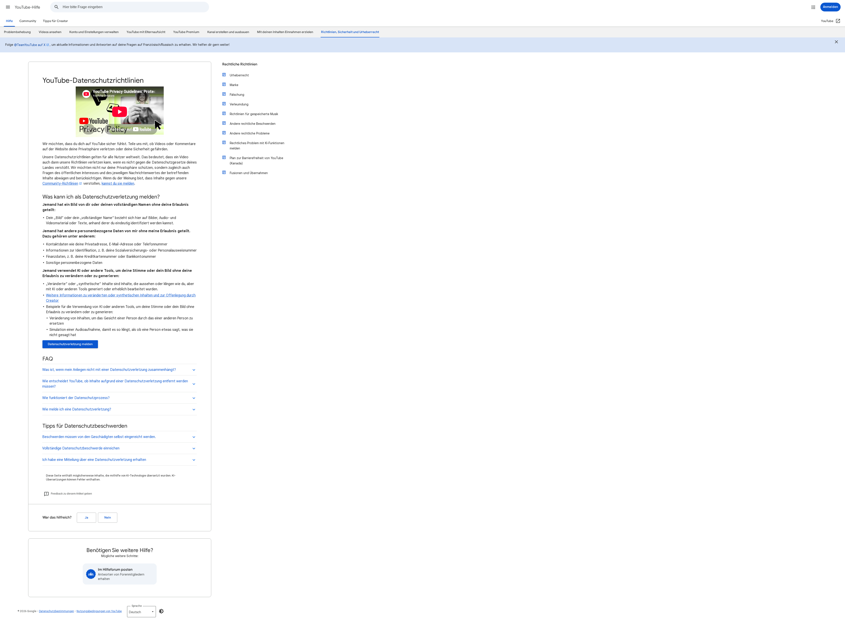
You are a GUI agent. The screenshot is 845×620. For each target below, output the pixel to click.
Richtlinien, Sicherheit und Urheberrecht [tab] (350, 32)
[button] (8, 7)
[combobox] (136, 7)
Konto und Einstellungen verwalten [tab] (94, 32)
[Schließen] (836, 42)
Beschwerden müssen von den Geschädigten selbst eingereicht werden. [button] (99, 437)
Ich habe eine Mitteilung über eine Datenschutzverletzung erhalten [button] (94, 460)
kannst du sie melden (118, 183)
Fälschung (237, 95)
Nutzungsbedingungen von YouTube (99, 611)
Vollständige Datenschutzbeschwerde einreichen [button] (80, 448)
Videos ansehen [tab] (50, 32)
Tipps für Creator (55, 21)
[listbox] (141, 611)
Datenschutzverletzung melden (70, 344)
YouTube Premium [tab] (186, 32)
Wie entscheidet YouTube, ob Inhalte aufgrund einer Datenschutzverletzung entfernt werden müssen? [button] (115, 384)
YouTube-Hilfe (27, 7)
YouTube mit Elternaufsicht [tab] (146, 32)
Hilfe (9, 21)
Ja (86, 517)
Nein (107, 517)
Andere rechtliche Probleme (250, 133)
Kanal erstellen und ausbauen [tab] (228, 32)
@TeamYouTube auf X (29, 45)
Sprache (137, 605)
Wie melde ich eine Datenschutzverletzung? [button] (76, 409)
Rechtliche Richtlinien (239, 64)
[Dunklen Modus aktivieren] (161, 611)
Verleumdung (239, 104)
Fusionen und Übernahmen (249, 173)
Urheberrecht (239, 75)
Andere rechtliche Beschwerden (253, 124)
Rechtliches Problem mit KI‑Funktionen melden (257, 145)
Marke (234, 85)
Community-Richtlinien (60, 183)
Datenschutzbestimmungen (56, 611)
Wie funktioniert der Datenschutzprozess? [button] (76, 398)
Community (27, 21)
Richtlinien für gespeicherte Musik (254, 114)
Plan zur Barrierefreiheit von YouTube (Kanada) (256, 160)
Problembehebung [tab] (17, 32)
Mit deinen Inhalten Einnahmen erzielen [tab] (285, 32)
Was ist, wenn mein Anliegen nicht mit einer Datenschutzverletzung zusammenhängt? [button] (109, 370)
